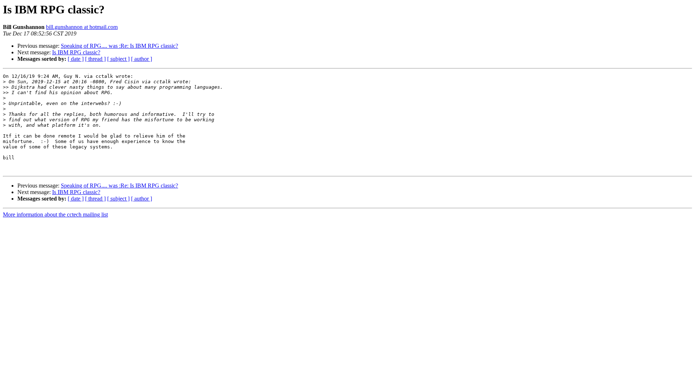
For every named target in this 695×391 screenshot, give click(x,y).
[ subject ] (118, 59)
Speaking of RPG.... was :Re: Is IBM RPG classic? (119, 46)
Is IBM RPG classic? (76, 52)
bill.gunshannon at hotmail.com (82, 27)
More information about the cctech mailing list (55, 214)
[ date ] (76, 59)
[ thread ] (95, 59)
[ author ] (141, 59)
